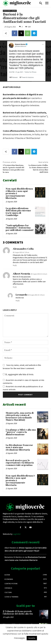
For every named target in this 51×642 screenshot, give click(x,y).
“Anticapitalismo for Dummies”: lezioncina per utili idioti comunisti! (20, 228)
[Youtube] (30, 527)
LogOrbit (16, 534)
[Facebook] (14, 33)
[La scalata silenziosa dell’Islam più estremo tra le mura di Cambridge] (40, 212)
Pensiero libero (9, 11)
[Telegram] (34, 33)
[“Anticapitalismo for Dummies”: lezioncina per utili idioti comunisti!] (40, 229)
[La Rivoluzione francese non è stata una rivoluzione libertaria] (42, 449)
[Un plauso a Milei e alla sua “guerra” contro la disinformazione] (42, 433)
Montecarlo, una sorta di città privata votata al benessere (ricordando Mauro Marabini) (20, 416)
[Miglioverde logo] (25, 507)
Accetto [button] (31, 638)
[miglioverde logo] (17, 3)
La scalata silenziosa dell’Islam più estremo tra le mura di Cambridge (18, 212)
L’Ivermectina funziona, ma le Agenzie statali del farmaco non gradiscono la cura (13, 168)
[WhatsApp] (27, 33)
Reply (15, 265)
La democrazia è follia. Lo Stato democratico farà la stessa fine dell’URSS (38, 168)
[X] (21, 33)
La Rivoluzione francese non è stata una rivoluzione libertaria (19, 447)
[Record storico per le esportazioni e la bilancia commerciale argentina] (42, 464)
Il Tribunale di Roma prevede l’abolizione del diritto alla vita (18, 612)
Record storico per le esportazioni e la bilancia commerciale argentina (20, 463)
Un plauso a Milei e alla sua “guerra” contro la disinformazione (21, 432)
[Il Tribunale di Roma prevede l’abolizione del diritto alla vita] (43, 614)
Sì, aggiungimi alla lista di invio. (19, 374)
